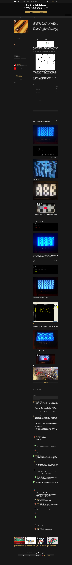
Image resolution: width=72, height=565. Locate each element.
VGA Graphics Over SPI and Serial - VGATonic (33, 545)
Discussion (55, 17)
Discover (24, 1)
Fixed (33, 219)
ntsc (19, 58)
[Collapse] (37, 116)
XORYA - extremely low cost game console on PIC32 (45, 545)
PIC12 (17, 58)
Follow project (31, 12)
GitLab (52, 122)
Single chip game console (51, 545)
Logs (47, 17)
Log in (56, 1)
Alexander (36, 401)
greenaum (36, 415)
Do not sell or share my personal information (48, 561)
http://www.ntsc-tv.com (54, 52)
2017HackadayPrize (23, 58)
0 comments (41, 324)
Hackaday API (41, 561)
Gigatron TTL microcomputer (19, 545)
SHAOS (37, 10)
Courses (31, 1)
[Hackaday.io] (17, 1)
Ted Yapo (36, 455)
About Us (20, 561)
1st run (34, 323)
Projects (21, 1)
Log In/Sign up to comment (36, 399)
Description (34, 17)
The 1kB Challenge (18, 75)
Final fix (34, 118)
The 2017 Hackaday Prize (15, 21)
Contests (27, 1)
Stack (33, 1)
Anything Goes (17, 77)
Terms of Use (33, 561)
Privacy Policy (36, 561)
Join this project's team (17, 45)
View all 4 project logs (45, 382)
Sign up (53, 1)
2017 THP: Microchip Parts (20, 64)
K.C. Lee (38, 499)
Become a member (29, 553)
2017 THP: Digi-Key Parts (20, 67)
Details (37, 17)
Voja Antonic (50, 546)
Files (40, 17)
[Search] (47, 1)
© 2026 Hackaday (36, 563)
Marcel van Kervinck (18, 546)
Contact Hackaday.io (24, 561)
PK (26, 546)
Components (44, 17)
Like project (41, 12)
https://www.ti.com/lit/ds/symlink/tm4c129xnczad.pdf (43, 410)
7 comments (41, 220)
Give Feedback (29, 561)
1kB (14, 58)
